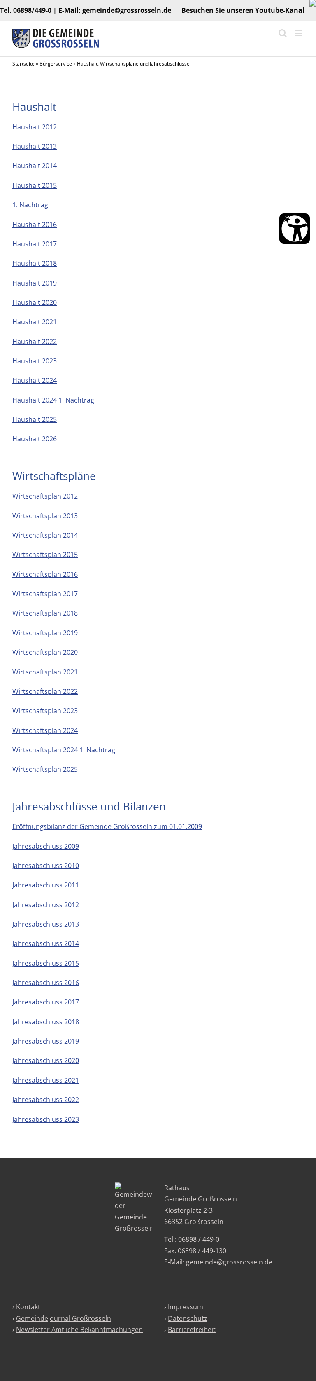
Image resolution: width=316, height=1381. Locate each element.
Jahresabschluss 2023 (45, 1119)
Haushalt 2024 (34, 380)
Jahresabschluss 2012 (45, 904)
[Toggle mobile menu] (299, 33)
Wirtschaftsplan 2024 (45, 730)
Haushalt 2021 (34, 321)
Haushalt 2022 (34, 341)
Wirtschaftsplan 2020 (45, 652)
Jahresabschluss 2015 (45, 963)
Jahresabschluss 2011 (45, 884)
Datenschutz (187, 1318)
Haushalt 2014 (34, 165)
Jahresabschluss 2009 (45, 846)
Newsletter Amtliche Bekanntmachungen (79, 1329)
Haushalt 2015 (34, 185)
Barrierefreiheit (192, 1329)
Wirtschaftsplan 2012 (45, 496)
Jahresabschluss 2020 (45, 1060)
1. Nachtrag (30, 204)
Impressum (185, 1306)
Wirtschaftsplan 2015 (45, 554)
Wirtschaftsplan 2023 (45, 710)
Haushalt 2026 (34, 438)
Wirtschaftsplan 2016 (45, 574)
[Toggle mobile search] (283, 33)
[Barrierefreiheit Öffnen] (295, 229)
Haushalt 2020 (34, 302)
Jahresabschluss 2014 (45, 943)
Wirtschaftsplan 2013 (45, 515)
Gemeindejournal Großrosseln (63, 1318)
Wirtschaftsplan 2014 (45, 535)
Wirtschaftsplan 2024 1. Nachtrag (63, 749)
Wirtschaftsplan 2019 (45, 632)
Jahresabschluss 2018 (45, 1021)
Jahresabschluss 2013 (45, 924)
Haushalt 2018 (34, 263)
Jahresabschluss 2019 (45, 1041)
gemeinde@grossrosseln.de (126, 10)
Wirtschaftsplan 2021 (45, 671)
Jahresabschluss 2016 (45, 982)
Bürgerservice (56, 63)
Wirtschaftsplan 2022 (45, 691)
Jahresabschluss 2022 (45, 1099)
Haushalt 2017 (34, 243)
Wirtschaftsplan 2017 (45, 593)
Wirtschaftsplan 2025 (45, 769)
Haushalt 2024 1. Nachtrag (53, 400)
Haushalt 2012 (34, 126)
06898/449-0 (32, 10)
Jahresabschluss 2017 (45, 1001)
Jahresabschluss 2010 (45, 865)
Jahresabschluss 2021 (45, 1080)
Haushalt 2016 (34, 224)
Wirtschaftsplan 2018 (45, 613)
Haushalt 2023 (34, 360)
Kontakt (28, 1306)
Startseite (23, 63)
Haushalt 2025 (34, 419)
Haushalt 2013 (34, 146)
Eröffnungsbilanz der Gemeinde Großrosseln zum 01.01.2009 (107, 826)
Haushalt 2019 (34, 283)
